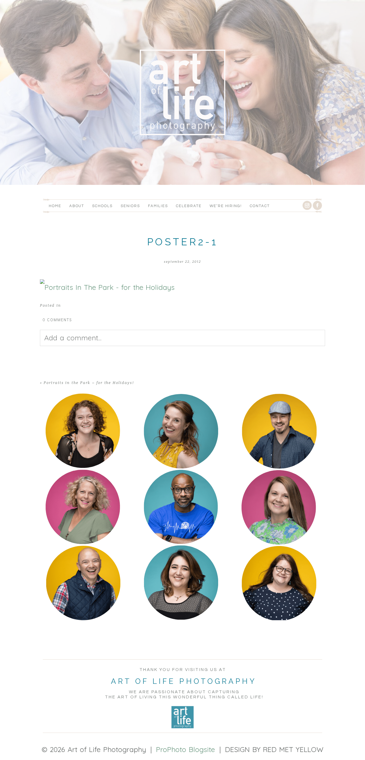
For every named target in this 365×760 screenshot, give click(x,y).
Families (158, 206)
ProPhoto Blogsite (185, 749)
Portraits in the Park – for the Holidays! (89, 383)
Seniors (130, 206)
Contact (260, 206)
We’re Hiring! (226, 206)
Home (55, 206)
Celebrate (189, 206)
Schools (102, 206)
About (76, 206)
